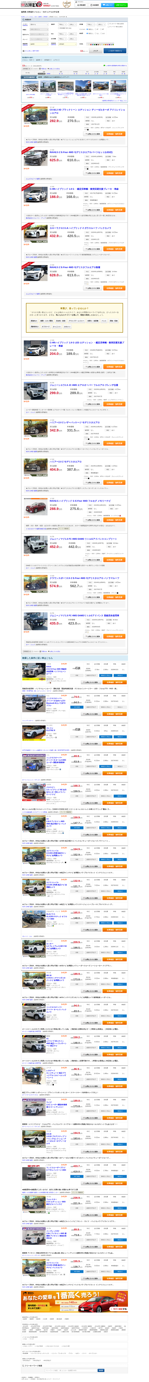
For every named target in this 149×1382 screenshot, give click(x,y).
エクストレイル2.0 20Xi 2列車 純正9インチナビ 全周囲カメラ (56, 853)
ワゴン (71, 1353)
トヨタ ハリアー (27, 1346)
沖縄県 (67, 1319)
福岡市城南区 (65, 1328)
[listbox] (62, 25)
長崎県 (32, 1319)
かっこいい (57, 326)
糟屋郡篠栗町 (94, 1330)
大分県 (45, 1319)
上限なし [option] (71, 24)
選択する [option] (33, 24)
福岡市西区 (55, 1328)
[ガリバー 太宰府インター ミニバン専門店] (48, 94)
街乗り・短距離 (93, 321)
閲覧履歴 (83, 5)
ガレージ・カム (27, 936)
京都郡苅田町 (97, 1332)
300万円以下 (37, 1360)
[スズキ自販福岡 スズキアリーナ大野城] (118, 94)
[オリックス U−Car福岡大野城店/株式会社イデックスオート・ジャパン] (66, 94)
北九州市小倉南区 (73, 1326)
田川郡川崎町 (86, 1332)
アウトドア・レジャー (76, 321)
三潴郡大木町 (65, 1332)
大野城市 (47, 60)
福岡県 (38, 60)
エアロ (55, 60)
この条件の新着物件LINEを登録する (116, 65)
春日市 (46, 1330)
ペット (104, 321)
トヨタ (25, 1339)
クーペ (84, 1353)
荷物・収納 (113, 321)
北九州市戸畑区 (47, 1326)
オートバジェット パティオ (31, 780)
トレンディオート (28, 720)
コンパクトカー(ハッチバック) (40, 1353)
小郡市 (31, 1330)
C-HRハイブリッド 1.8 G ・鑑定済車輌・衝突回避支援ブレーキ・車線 (84, 189)
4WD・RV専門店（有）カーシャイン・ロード (37, 691)
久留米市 (93, 1328)
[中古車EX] (31, 4)
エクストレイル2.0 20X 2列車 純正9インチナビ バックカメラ (56, 1265)
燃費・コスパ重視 (46, 321)
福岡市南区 (45, 1328)
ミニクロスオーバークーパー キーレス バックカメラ (56, 1009)
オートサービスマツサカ (30, 1095)
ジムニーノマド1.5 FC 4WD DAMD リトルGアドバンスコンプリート (83, 539)
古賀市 (59, 1330)
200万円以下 (26, 1360)
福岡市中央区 (35, 1328)
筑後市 (114, 1328)
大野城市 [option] (61, 44)
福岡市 (110, 1326)
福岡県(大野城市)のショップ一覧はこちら (114, 100)
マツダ (32, 1339)
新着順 (48, 73)
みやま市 (73, 1330)
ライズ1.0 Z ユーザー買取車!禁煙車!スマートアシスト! (56, 1104)
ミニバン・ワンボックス (59, 1353)
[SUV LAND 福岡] (30, 94)
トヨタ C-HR (66, 1346)
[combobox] (39, 25)
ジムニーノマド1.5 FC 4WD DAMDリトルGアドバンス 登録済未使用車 (84, 615)
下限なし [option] (61, 24)
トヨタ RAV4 (39, 1346)
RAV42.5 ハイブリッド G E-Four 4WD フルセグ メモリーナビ (80, 501)
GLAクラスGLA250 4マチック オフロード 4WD (56, 916)
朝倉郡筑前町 (54, 1332)
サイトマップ (56, 1379)
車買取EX (37, 1377)
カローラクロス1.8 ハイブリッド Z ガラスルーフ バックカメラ (80, 228)
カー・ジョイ (31, 412)
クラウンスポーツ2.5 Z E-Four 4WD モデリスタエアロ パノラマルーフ (84, 578)
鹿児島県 (59, 1319)
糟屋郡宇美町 (83, 1330)
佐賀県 (25, 1319)
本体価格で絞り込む (66, 28)
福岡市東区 (118, 1326)
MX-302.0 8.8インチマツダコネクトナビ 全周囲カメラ (56, 978)
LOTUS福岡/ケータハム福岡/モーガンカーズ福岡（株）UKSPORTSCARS (46, 750)
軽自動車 (25, 1353)
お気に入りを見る (54, 69)
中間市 (24, 1330)
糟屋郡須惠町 (115, 1330)
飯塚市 (107, 1328)
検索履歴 (96, 5)
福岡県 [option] (32, 44)
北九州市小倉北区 (60, 1326)
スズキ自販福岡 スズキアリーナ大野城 (34, 812)
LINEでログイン (121, 5)
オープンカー (93, 1353)
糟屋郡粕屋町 (33, 1332)
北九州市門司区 (35, 1326)
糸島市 (106, 1332)
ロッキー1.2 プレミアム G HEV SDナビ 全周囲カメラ (56, 946)
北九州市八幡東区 (87, 1326)
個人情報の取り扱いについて (44, 1379)
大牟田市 (85, 1328)
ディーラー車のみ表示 (116, 26)
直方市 (101, 1328)
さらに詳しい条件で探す (32, 51)
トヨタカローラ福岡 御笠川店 (36, 529)
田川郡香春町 (76, 1332)
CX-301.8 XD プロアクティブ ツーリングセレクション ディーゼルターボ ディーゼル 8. (56, 1138)
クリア (95, 51)
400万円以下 (47, 1360)
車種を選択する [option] (35, 29)
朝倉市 (66, 1330)
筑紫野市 (38, 1330)
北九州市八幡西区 (100, 1326)
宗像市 (53, 1330)
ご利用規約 (32, 1379)
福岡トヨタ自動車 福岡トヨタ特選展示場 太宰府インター (40, 1192)
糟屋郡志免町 (104, 1330)
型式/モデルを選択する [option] (37, 34)
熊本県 (38, 1319)
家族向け (34, 321)
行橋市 (121, 1328)
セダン (78, 1353)
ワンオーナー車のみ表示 (116, 24)
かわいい (67, 326)
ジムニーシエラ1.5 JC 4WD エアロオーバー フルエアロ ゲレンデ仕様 (84, 385)
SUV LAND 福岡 (31, 142)
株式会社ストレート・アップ (36, 218)
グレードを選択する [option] (36, 39)
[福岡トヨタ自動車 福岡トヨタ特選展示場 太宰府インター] (83, 94)
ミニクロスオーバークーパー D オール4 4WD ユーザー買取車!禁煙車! (56, 760)
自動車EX (24, 1377)
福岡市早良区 (76, 1328)
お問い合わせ (25, 1379)
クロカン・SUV (27, 60)
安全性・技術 (60, 321)
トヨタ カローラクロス (52, 1346)
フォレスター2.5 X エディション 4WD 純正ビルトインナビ (56, 1201)
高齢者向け (35, 326)
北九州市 (25, 1326)
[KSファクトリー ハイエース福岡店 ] (100, 94)
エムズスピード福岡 (33, 179)
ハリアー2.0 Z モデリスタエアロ (66, 461)
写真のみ (43, 69)
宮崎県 (52, 1319)
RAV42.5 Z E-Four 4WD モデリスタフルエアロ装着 (75, 267)
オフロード (46, 326)
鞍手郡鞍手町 (44, 1332)
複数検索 (25, 25)
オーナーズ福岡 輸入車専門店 (32, 1031)
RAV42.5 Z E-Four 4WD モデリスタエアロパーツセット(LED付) (81, 152)
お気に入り (109, 5)
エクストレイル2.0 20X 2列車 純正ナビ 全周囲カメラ (56, 884)
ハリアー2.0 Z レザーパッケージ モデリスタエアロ (75, 422)
